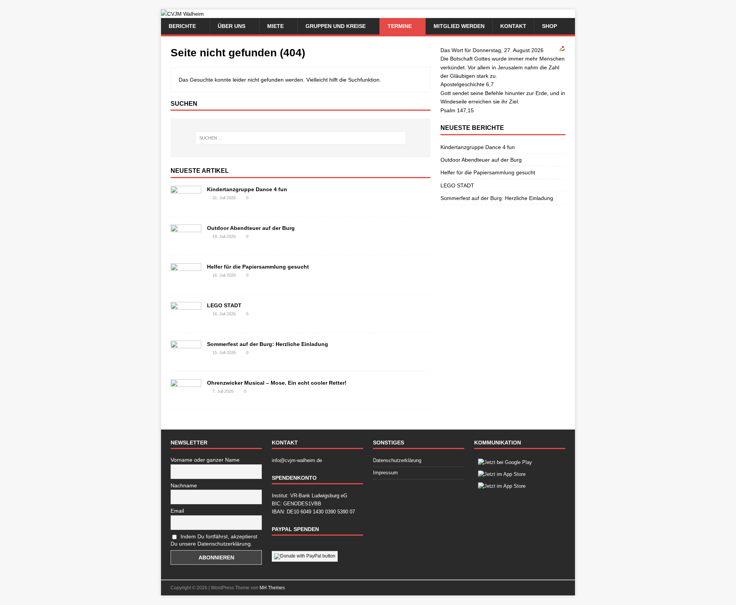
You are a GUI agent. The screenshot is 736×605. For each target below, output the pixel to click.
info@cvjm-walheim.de (297, 460)
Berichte (182, 26)
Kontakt (513, 26)
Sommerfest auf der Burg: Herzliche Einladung (267, 344)
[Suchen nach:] (300, 137)
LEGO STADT (224, 305)
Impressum (385, 472)
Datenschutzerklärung (397, 460)
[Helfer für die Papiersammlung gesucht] (186, 282)
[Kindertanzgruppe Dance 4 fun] (186, 205)
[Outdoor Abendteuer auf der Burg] (186, 243)
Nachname (184, 485)
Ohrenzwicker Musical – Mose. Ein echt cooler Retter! (277, 383)
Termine (400, 26)
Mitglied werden (459, 26)
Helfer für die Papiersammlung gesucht (258, 267)
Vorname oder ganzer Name (205, 460)
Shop (549, 26)
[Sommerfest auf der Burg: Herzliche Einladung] (186, 359)
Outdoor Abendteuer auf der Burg (251, 228)
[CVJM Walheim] (182, 14)
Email (177, 511)
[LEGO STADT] (186, 321)
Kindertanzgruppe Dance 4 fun (247, 189)
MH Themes (272, 587)
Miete (275, 26)
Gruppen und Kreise (336, 26)
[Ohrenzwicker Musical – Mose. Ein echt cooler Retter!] (186, 398)
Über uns (231, 26)
